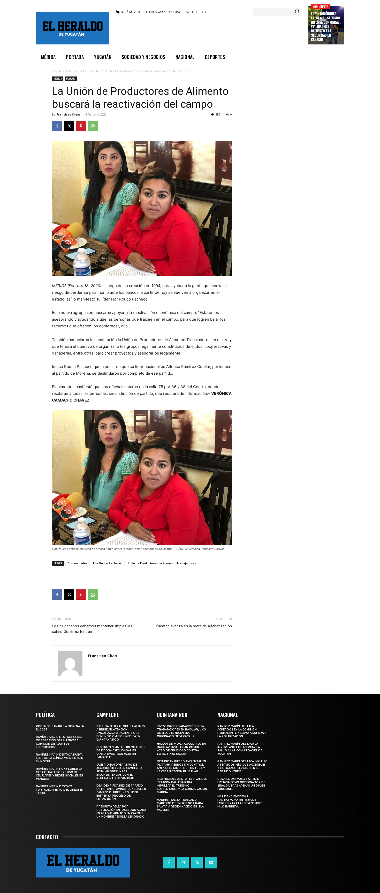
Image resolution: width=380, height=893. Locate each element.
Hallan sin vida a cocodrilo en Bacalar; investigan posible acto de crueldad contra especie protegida (181, 749)
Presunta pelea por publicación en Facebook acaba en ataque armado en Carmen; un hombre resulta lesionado (121, 811)
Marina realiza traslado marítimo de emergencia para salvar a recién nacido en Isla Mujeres (180, 805)
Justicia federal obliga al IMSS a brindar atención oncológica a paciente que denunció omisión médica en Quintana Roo (120, 733)
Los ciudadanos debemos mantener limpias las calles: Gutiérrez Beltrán (92, 629)
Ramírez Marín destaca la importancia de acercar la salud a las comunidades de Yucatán (239, 749)
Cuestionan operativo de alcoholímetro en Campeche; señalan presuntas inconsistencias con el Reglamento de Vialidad (119, 771)
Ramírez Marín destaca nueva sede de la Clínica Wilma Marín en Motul (59, 758)
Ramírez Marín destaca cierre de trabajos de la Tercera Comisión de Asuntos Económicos (59, 742)
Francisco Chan (68, 114)
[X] (69, 126)
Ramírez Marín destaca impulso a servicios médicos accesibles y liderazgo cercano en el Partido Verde (242, 766)
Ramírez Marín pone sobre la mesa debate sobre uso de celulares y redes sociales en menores (59, 774)
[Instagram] (183, 862)
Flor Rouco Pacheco (107, 563)
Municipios (320, 6)
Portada (70, 78)
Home (56, 71)
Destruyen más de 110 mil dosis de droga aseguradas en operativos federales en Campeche (120, 752)
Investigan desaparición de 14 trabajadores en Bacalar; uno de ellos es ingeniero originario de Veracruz (181, 731)
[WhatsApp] (93, 126)
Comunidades (77, 563)
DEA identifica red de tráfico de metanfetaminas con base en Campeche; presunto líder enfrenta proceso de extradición (121, 792)
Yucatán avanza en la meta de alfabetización (194, 626)
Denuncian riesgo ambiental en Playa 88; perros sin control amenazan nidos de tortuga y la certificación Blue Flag (181, 766)
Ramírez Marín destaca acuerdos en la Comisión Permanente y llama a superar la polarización (241, 731)
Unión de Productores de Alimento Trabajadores (161, 563)
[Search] (297, 12)
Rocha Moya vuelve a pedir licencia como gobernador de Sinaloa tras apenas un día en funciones (241, 784)
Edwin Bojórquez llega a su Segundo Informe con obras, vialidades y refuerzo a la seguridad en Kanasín (325, 26)
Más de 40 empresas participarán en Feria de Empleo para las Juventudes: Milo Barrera (240, 801)
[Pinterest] (81, 126)
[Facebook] (57, 126)
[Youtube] (211, 862)
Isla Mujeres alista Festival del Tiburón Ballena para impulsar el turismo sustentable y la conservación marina (182, 785)
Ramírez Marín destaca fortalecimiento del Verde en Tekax (59, 790)
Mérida (71, 71)
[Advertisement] (209, 31)
